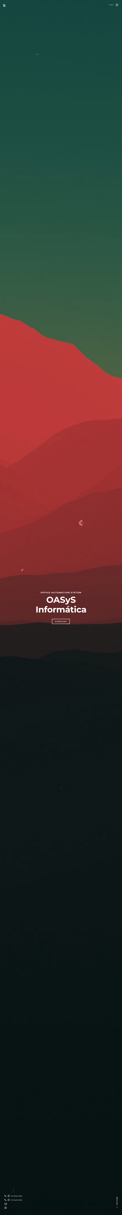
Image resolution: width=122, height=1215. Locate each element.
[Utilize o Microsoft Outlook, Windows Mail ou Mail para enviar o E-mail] (6, 1203)
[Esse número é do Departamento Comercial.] (6, 1199)
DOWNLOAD (61, 621)
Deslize (117, 1201)
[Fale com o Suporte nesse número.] (6, 1195)
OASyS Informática (4, 5)
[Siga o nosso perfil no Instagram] (6, 1207)
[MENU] (117, 5)
